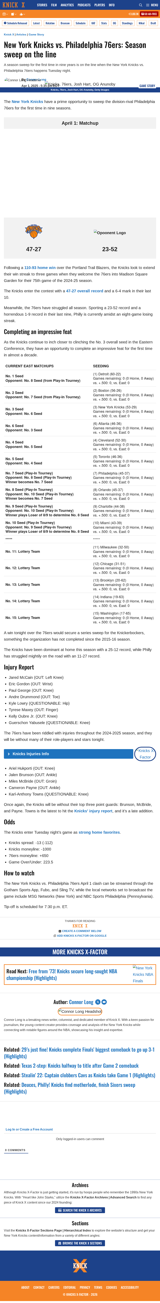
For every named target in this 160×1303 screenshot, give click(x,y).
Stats (104, 23)
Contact (38, 1287)
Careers (54, 1287)
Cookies (111, 1287)
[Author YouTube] (104, 1002)
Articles (21, 34)
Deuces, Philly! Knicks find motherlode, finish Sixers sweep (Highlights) (69, 1088)
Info (112, 5)
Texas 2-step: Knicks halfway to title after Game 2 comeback (80, 1065)
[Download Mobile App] (5, 14)
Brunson (65, 23)
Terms (98, 1287)
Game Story (36, 34)
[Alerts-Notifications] (13, 14)
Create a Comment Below (81, 931)
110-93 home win (40, 267)
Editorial (69, 1287)
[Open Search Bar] (140, 5)
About (25, 1287)
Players (99, 5)
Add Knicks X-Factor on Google (82, 935)
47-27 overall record (84, 291)
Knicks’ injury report (93, 811)
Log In (135, 14)
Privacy (85, 1287)
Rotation (50, 23)
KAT (93, 23)
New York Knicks (27, 101)
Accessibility (130, 1287)
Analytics (67, 5)
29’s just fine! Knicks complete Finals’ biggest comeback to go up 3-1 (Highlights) (79, 1053)
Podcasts (84, 5)
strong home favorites (99, 832)
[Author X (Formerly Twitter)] (97, 1002)
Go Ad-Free (150, 14)
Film (54, 5)
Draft (153, 23)
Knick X (9, 34)
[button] (152, 5)
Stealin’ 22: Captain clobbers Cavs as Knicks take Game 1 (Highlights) (88, 1075)
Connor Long (81, 1002)
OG (114, 23)
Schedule (80, 23)
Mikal (142, 23)
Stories (42, 5)
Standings (127, 23)
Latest (36, 23)
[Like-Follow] (22, 14)
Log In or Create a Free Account (29, 1129)
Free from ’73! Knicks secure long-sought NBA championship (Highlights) (61, 974)
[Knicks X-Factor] (17, 5)
